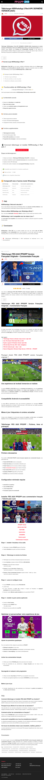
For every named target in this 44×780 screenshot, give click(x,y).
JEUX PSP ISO (6, 251)
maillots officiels (32, 748)
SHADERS (22, 534)
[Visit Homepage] (21, 2)
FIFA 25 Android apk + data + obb (12, 347)
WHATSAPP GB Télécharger (8, 5)
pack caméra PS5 (32, 750)
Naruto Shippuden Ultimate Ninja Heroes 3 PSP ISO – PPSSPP (20, 349)
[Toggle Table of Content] (4, 58)
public (31, 763)
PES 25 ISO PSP (22, 527)
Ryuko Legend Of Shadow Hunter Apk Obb (15, 342)
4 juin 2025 (11, 259)
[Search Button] (42, 1)
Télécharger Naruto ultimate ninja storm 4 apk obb (17, 338)
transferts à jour (39, 752)
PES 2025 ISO (11, 752)
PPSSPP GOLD (22, 524)
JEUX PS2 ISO (18, 763)
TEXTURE (22, 529)
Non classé (18, 767)
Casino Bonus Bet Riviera (6, 763)
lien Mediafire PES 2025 (23, 748)
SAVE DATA (22, 532)
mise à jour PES (5, 750)
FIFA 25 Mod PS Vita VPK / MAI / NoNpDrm (14, 345)
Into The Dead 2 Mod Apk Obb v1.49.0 (13, 340)
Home (2, 5)
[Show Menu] (1, 1)
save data (33, 752)
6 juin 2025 (11, 13)
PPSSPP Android (18, 752)
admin (6, 13)
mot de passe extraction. (13, 750)
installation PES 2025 (6, 748)
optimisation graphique (23, 750)
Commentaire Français (11, 467)
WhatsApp (16, 213)
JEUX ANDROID (4, 767)
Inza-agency (6, 777)
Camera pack (22, 537)
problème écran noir (26, 752)
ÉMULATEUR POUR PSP (6, 765)
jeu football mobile (14, 748)
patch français (4, 752)
